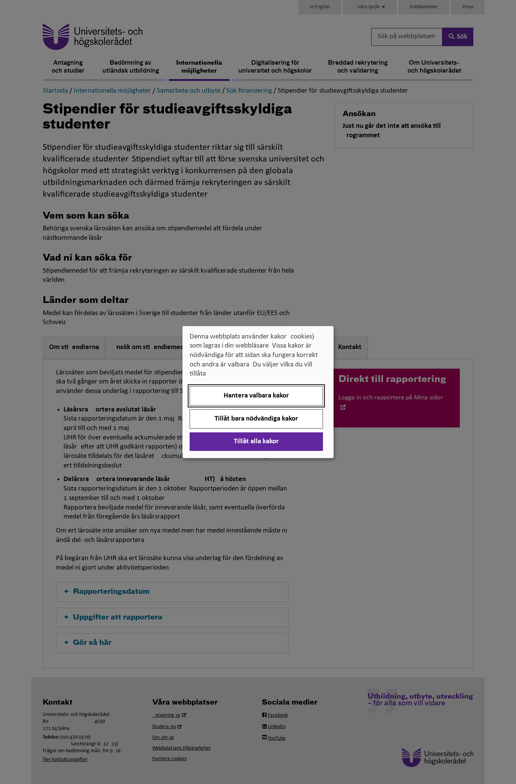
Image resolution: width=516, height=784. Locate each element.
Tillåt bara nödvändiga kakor (256, 418)
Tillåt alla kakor (256, 441)
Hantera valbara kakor (256, 395)
